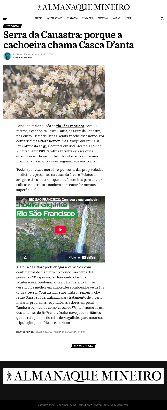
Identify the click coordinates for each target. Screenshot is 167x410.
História (72, 18)
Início (39, 18)
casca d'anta (44, 332)
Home (128, 18)
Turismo (103, 18)
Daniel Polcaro (24, 57)
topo (82, 332)
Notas (116, 18)
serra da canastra (65, 332)
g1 (45, 146)
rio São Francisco (70, 126)
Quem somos (54, 18)
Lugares (87, 18)
